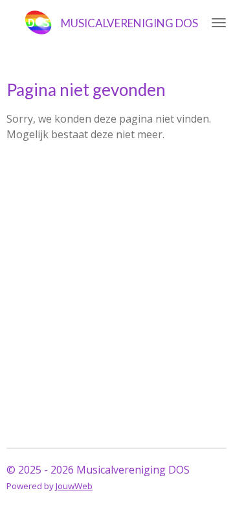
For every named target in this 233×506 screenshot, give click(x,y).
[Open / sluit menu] (219, 22)
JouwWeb (74, 486)
